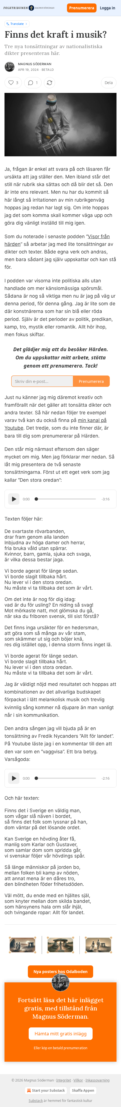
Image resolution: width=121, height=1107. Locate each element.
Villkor (78, 1080)
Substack (36, 1100)
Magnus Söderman (34, 64)
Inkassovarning (97, 1080)
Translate (17, 24)
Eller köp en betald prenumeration (60, 1048)
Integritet (63, 1080)
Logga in (107, 7)
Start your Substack (48, 1090)
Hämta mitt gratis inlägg (61, 1034)
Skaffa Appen (83, 1090)
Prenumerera (81, 7)
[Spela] (13, 499)
